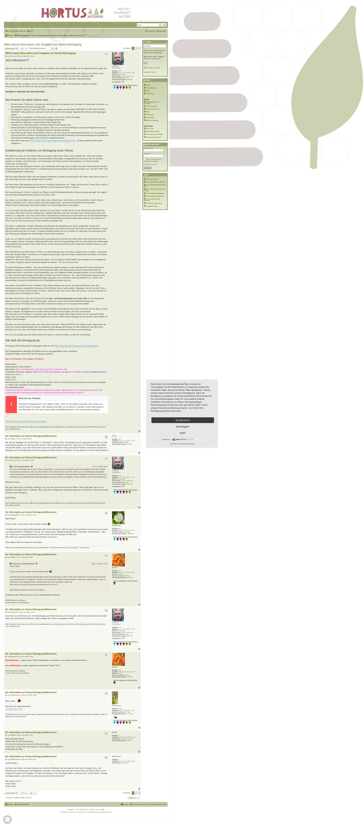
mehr (183, 432)
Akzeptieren (182, 420)
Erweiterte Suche (149, 72)
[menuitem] (10, 31)
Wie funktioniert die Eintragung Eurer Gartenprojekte (76, 346)
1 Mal (129, 740)
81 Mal (126, 78)
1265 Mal (127, 532)
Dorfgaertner (116, 525)
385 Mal (129, 79)
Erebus (114, 567)
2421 (120, 708)
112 (119, 439)
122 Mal (129, 444)
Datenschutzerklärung (186, 444)
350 (119, 570)
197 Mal (129, 577)
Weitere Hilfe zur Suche (152, 68)
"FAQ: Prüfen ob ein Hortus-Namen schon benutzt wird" (53, 140)
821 (119, 528)
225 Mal (126, 576)
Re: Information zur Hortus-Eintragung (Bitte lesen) (30, 436)
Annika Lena (116, 756)
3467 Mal (127, 712)
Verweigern (183, 426)
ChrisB (114, 732)
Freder (114, 436)
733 (119, 71)
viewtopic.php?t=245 (13, 709)
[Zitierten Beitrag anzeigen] (32, 466)
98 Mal (126, 442)
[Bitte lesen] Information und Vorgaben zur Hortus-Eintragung (42, 44)
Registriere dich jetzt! (150, 164)
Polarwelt (115, 66)
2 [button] (136, 48)
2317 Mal (130, 714)
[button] (139, 48)
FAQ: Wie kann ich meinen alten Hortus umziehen (25, 421)
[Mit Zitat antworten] (106, 54)
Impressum (174, 444)
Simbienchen (116, 705)
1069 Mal (130, 533)
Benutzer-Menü (152, 144)
